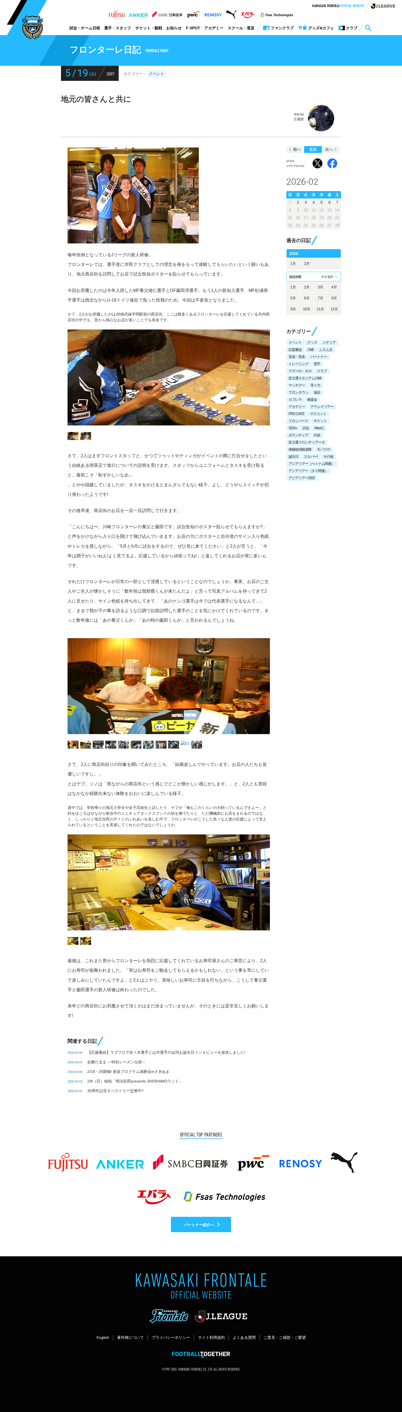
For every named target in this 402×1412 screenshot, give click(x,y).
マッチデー (297, 385)
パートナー (318, 357)
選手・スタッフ (117, 28)
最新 (313, 149)
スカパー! (311, 456)
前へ (297, 149)
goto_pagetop (384, 1392)
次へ (329, 149)
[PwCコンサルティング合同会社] (193, 12)
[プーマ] (231, 12)
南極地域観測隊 (300, 449)
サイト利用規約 (211, 1337)
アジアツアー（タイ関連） (308, 471)
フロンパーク (298, 421)
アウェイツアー (321, 407)
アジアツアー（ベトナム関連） (311, 464)
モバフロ (323, 449)
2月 (307, 264)
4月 (334, 287)
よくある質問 (244, 1337)
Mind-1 (319, 428)
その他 (328, 456)
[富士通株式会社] (116, 12)
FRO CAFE (296, 414)
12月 (334, 309)
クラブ (322, 371)
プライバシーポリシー (171, 1337)
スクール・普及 (241, 28)
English (103, 1337)
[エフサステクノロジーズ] (276, 12)
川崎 (310, 350)
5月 (293, 298)
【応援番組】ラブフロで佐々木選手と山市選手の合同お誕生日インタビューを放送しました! (166, 1052)
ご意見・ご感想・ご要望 (285, 1337)
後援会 (312, 399)
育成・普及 (297, 357)
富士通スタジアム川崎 (305, 378)
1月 (293, 264)
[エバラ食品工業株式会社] (247, 12)
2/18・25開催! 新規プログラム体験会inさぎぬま (128, 1071)
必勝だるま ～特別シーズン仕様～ (116, 1062)
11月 (320, 309)
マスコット (318, 414)
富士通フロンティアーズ (307, 442)
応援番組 (295, 350)
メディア (329, 342)
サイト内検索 (368, 28)
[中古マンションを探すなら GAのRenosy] (213, 12)
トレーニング (298, 364)
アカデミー (213, 28)
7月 (320, 298)
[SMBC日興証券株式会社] (167, 12)
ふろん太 (325, 350)
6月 (307, 298)
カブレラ (295, 399)
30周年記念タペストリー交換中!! (115, 1091)
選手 (317, 364)
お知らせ (174, 28)
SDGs (293, 428)
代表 (317, 435)
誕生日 (293, 456)
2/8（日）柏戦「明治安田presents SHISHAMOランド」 (135, 1081)
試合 (305, 428)
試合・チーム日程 (84, 28)
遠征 (317, 392)
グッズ (312, 342)
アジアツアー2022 (302, 478)
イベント (156, 74)
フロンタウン (298, 392)
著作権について (130, 1337)
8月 (334, 298)
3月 (320, 287)
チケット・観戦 (148, 28)
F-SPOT (193, 28)
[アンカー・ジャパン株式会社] (138, 12)
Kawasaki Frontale (338, 6)
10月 (306, 309)
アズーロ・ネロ (300, 371)
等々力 (315, 385)
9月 (293, 309)
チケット (320, 421)
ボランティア (298, 435)
